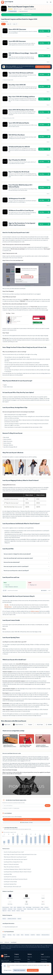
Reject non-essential (19, 970)
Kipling (22, 910)
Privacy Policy (44, 959)
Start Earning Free (27, 819)
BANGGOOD (19, 907)
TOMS (11, 907)
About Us (30, 956)
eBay (4, 936)
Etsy (14, 934)
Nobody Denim (8, 606)
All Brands (7, 942)
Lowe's (18, 934)
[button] (3, 24)
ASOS (15, 907)
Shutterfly (27, 934)
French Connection (36, 907)
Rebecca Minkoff (30, 909)
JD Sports (46, 907)
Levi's (24, 907)
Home (1, 942)
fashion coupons (35, 611)
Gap (35, 909)
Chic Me (6, 605)
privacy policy (16, 808)
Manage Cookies (7, 970)
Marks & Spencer (6, 907)
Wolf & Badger (28, 907)
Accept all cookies (32, 970)
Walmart (38, 934)
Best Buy (9, 934)
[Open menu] (50, 2)
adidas (44, 909)
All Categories (17, 959)
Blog (29, 959)
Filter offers (4, 21)
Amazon (4, 934)
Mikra (22, 934)
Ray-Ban (13, 910)
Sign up (47, 805)
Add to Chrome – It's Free (43, 66)
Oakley (25, 909)
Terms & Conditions (45, 956)
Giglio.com (4, 910)
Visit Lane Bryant (27, 14)
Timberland (10, 909)
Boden (42, 907)
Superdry (39, 909)
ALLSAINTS (5, 909)
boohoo (48, 909)
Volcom (9, 910)
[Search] (47, 2)
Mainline (18, 910)
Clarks (15, 909)
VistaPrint (33, 934)
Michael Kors (19, 909)
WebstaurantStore (45, 934)
